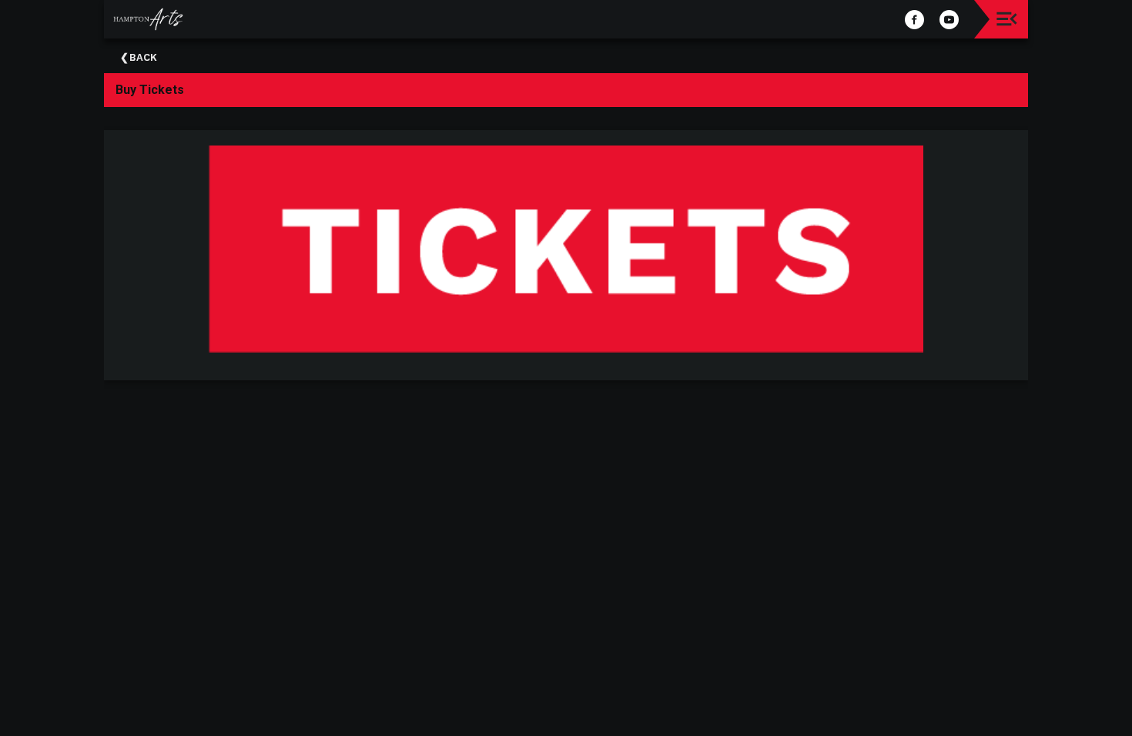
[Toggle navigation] (1006, 18)
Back (143, 57)
